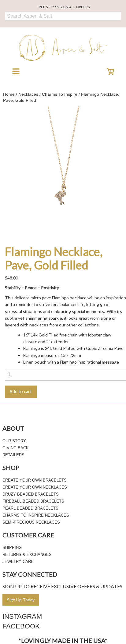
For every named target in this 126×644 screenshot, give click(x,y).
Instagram (22, 616)
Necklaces (28, 94)
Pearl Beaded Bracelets (30, 508)
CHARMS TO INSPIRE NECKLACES (35, 515)
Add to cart (20, 391)
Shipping (12, 547)
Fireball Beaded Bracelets (33, 501)
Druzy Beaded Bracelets (30, 494)
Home (9, 94)
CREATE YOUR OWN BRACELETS (34, 480)
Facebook (21, 626)
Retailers (13, 455)
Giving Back (15, 448)
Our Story (14, 441)
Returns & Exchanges (27, 554)
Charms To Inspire (59, 94)
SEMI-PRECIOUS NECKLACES (31, 522)
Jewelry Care (18, 561)
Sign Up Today (21, 599)
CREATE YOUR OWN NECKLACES (34, 487)
